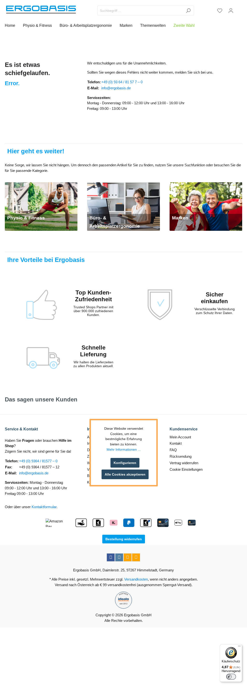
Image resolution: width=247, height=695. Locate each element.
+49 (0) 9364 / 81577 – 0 (38, 461)
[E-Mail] (127, 557)
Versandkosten (136, 579)
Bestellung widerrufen (123, 539)
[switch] (231, 677)
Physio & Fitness (26, 217)
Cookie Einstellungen (186, 469)
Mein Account (180, 437)
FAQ (173, 450)
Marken (180, 217)
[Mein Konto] (230, 10)
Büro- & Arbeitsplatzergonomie (114, 222)
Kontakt (176, 443)
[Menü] (239, 647)
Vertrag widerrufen (184, 463)
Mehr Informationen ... (124, 449)
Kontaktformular (44, 507)
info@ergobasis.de (116, 88)
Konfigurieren (125, 463)
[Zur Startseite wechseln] (41, 9)
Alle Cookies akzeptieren (125, 474)
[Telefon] (136, 557)
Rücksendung (181, 456)
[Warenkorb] (239, 8)
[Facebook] (111, 557)
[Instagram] (119, 557)
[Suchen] (188, 10)
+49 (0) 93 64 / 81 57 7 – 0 (122, 82)
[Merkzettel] (219, 10)
